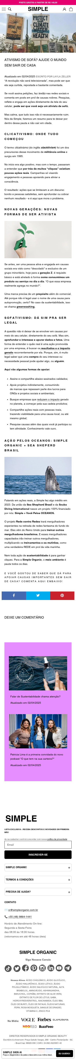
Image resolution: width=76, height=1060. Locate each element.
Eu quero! (64, 1053)
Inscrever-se (38, 854)
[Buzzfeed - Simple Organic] (46, 1027)
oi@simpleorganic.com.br (23, 909)
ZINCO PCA (44, 1011)
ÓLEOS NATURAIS (56, 1004)
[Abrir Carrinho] (71, 9)
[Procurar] (9, 9)
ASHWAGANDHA (51, 990)
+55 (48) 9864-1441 (20, 916)
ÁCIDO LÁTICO (45, 983)
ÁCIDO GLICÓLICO (56, 980)
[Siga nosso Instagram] (42, 968)
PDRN (17, 1007)
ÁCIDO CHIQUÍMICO (36, 980)
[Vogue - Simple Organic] (28, 1020)
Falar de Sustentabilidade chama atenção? (35, 696)
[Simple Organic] (38, 9)
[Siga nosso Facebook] (25, 968)
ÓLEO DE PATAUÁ (37, 1004)
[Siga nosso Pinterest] (34, 968)
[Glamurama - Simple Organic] (60, 1020)
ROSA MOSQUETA (30, 1007)
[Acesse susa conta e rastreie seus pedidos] (64, 9)
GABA (53, 997)
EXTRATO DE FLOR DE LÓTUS (34, 997)
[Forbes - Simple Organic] (44, 1020)
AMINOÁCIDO (35, 990)
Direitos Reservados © (38, 1036)
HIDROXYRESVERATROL (25, 1000)
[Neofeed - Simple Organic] (30, 1027)
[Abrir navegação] (4, 9)
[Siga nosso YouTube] (59, 968)
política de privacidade (57, 839)
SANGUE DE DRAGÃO (50, 1007)
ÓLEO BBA (57, 1000)
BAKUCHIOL (20, 994)
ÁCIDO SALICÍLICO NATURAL (44, 987)
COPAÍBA (31, 994)
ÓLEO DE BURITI (19, 1004)
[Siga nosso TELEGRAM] (68, 969)
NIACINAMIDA (44, 1000)
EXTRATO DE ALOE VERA (49, 994)
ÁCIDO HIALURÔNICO (26, 983)
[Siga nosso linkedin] (51, 968)
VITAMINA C (32, 1011)
